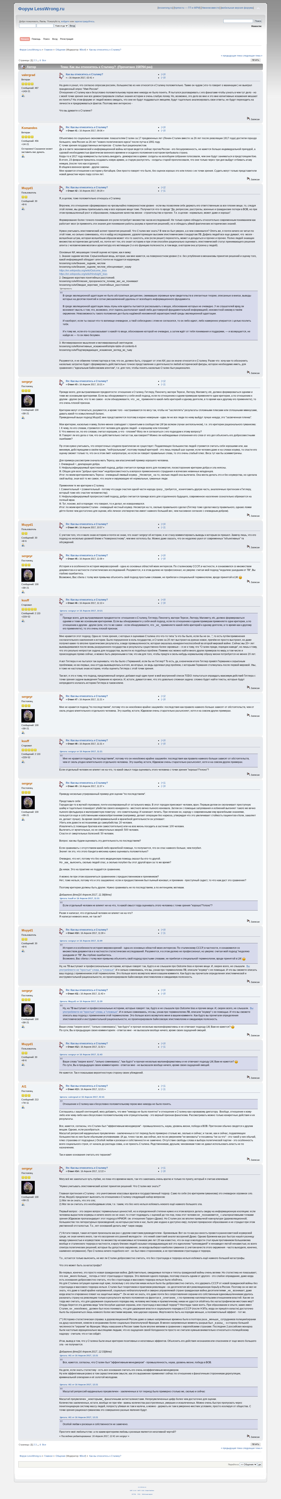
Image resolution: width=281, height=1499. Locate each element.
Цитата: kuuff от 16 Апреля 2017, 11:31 (80, 898)
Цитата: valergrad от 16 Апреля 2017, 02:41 (82, 1097)
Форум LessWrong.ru (41, 8)
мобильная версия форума (237, 7)
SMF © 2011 (140, 1490)
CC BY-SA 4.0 (142, 1487)
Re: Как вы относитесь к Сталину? (87, 127)
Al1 (24, 1086)
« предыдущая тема (231, 55)
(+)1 (163, 782)
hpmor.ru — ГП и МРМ (187, 7)
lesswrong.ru (165, 7)
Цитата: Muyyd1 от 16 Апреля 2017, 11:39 (81, 1001)
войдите (65, 21)
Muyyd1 (27, 188)
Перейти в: (233, 1464)
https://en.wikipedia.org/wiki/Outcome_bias (83, 270)
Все (44, 60)
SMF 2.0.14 (133, 1490)
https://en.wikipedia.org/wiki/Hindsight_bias (83, 274)
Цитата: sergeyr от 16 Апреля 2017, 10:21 (81, 611)
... (38, 60)
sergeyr (27, 381)
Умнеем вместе (210, 7)
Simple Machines (149, 1490)
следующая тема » (252, 55)
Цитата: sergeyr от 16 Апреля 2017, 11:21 (81, 751)
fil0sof (82, 49)
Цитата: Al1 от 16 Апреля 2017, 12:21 (79, 1355)
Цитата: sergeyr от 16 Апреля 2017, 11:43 (81, 1054)
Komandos (29, 128)
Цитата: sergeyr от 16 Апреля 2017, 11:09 (81, 941)
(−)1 (163, 190)
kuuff (25, 600)
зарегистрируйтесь (84, 21)
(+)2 (163, 187)
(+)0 (163, 74)
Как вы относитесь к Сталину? (84, 74)
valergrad (28, 75)
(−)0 (163, 77)
